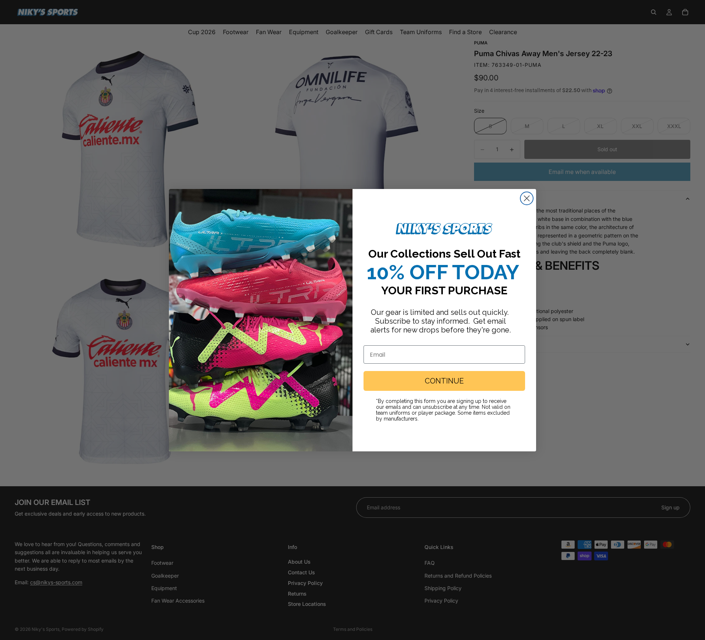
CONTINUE (444, 381)
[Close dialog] (526, 198)
